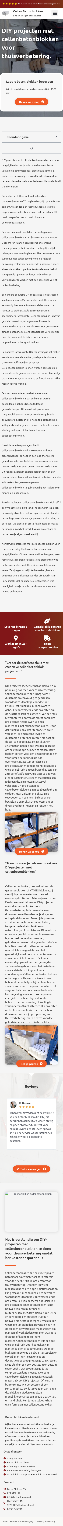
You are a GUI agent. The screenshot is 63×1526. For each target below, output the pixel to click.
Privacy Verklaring (46, 1521)
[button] (54, 13)
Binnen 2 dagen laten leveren (27, 15)
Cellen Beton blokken (28, 11)
